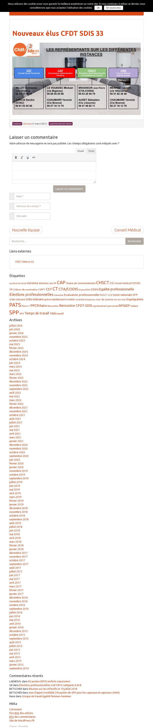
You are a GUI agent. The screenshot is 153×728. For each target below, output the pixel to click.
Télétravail (57, 313)
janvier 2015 (16, 664)
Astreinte (32, 283)
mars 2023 (15, 374)
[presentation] (15, 157)
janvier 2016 (16, 627)
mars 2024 (15, 366)
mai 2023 (14, 370)
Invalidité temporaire (85, 299)
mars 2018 (15, 541)
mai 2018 (14, 534)
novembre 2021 (18, 411)
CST (49, 289)
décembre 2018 (18, 508)
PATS (15, 305)
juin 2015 (14, 649)
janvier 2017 (16, 593)
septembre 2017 (19, 564)
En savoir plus (113, 8)
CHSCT (102, 282)
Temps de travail (37, 313)
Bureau (27, 123)
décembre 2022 (18, 381)
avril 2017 (15, 582)
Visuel (80, 151)
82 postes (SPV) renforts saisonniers (49, 681)
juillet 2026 (15, 325)
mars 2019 (15, 497)
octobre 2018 (17, 515)
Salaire (134, 305)
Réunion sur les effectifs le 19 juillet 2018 (53, 688)
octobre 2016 (17, 605)
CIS (112, 283)
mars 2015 (15, 660)
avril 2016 (15, 623)
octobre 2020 (17, 452)
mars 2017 (15, 586)
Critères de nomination (25, 289)
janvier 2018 (16, 549)
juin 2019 (14, 485)
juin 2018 (14, 530)
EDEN (95, 289)
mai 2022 (14, 396)
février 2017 (16, 590)
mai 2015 (14, 653)
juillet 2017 (15, 571)
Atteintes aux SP (47, 283)
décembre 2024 (18, 351)
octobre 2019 (17, 474)
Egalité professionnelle (116, 289)
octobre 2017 (17, 560)
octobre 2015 (17, 634)
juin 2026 (14, 329)
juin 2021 (14, 426)
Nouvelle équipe (26, 230)
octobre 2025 (17, 340)
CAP (61, 282)
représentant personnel (105, 306)
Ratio (43, 305)
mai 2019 (14, 489)
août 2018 (15, 523)
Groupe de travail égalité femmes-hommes (46, 696)
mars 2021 (15, 437)
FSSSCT (103, 295)
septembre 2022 (19, 388)
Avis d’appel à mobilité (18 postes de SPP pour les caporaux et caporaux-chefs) (74, 692)
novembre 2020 (18, 448)
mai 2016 (14, 619)
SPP (14, 312)
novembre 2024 (18, 355)
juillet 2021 (15, 422)
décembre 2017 (18, 552)
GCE (110, 295)
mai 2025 (14, 344)
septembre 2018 (19, 519)
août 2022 (15, 392)
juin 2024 (14, 362)
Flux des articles (21, 713)
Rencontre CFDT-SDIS (75, 305)
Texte (91, 151)
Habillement (58, 299)
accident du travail (17, 283)
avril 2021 (15, 433)
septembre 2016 (19, 608)
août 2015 (15, 642)
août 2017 (15, 567)
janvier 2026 (16, 333)
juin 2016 (14, 616)
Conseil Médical (127, 230)
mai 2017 (14, 578)
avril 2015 (15, 657)
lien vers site (119, 299)
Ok (98, 8)
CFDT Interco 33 (24, 261)
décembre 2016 (18, 597)
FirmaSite (23, 726)
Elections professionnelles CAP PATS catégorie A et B (50, 685)
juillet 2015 (15, 646)
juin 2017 (14, 575)
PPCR (34, 305)
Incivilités (70, 299)
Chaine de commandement (81, 283)
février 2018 (16, 545)
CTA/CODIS (68, 289)
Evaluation (58, 295)
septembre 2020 (19, 456)
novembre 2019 (18, 470)
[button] (15, 157)
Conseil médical (122, 283)
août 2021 (15, 418)
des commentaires (22, 716)
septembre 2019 (19, 478)
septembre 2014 (19, 668)
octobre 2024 (17, 359)
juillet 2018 (15, 526)
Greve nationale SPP (125, 294)
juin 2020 (14, 459)
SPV (21, 313)
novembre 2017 (18, 556)
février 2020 (16, 463)
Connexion (15, 709)
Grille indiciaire (17, 299)
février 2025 (16, 347)
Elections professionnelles (31, 294)
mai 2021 (14, 429)
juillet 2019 (15, 482)
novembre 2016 (18, 601)
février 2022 (16, 403)
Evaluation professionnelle (81, 294)
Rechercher (134, 241)
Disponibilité (84, 290)
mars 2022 (15, 400)
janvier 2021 (16, 441)
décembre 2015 (18, 631)
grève (47, 299)
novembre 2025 (18, 336)
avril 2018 (15, 537)
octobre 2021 (17, 415)
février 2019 (16, 500)
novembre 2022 (18, 385)
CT (55, 288)
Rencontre (53, 306)
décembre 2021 (18, 407)
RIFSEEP (124, 305)
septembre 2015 (19, 638)
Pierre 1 (25, 306)
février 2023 (16, 377)
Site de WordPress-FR (22, 720)
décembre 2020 (18, 444)
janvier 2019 (16, 504)
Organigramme (134, 299)
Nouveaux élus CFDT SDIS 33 (57, 33)
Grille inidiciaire (35, 299)
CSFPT (41, 289)
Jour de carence (104, 299)
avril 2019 (15, 493)
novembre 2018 (18, 511)
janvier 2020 (16, 467)
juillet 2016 (15, 612)
